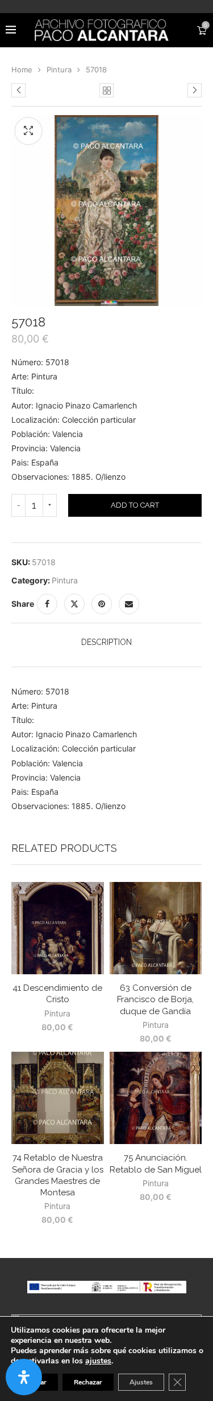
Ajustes (141, 1382)
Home (21, 69)
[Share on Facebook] (47, 604)
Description (106, 642)
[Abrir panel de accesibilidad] (24, 1377)
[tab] (106, 642)
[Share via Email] (129, 604)
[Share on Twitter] (74, 604)
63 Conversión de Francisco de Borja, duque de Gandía (155, 999)
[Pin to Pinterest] (101, 604)
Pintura (59, 69)
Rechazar (88, 1382)
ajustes (98, 1361)
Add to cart (135, 505)
